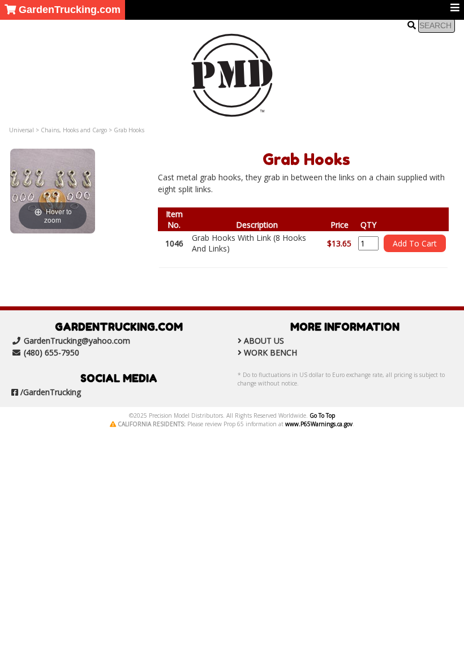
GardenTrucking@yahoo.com (77, 340)
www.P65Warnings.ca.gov (319, 424)
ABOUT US (264, 340)
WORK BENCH (270, 352)
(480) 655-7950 (51, 352)
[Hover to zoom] (52, 190)
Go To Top (322, 415)
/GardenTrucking (50, 392)
